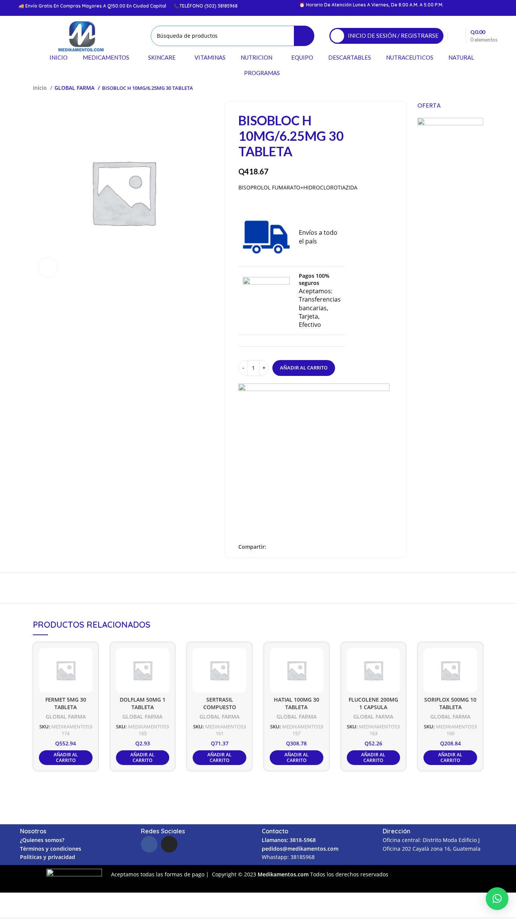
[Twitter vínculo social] (281, 547)
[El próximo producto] (479, 88)
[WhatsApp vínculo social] (298, 547)
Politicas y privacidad (47, 857)
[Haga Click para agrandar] (48, 267)
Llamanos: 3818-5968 (289, 840)
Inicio (40, 87)
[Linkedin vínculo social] (290, 547)
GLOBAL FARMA (75, 87)
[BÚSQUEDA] (304, 36)
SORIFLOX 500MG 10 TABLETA (450, 703)
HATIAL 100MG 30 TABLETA (296, 703)
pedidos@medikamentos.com (300, 848)
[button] (497, 898)
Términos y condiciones (50, 848)
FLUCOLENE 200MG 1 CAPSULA (373, 703)
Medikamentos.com (284, 874)
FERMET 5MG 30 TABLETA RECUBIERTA (65, 707)
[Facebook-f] (149, 844)
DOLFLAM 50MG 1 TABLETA (142, 703)
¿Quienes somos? (42, 840)
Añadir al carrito (304, 367)
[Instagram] (169, 844)
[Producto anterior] (464, 88)
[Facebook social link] (272, 547)
